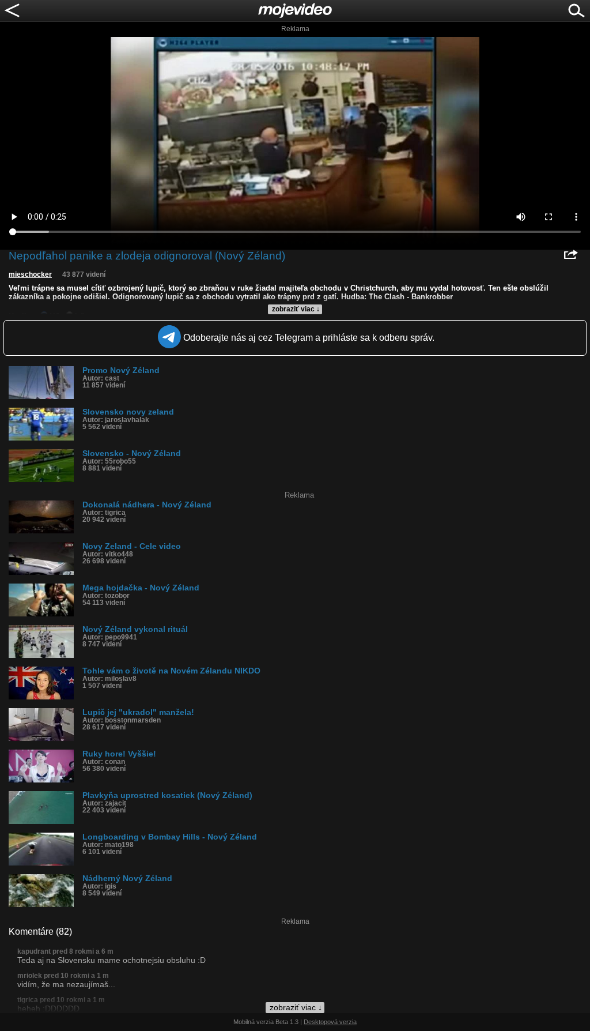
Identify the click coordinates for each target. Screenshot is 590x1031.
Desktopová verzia (330, 1021)
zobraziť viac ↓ (296, 309)
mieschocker (30, 274)
